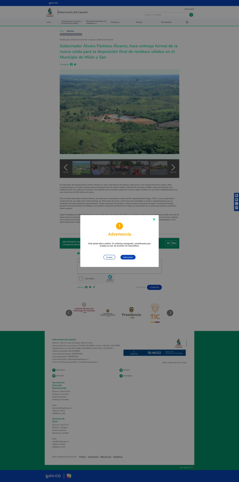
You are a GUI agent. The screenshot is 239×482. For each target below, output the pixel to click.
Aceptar (109, 257)
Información (128, 257)
